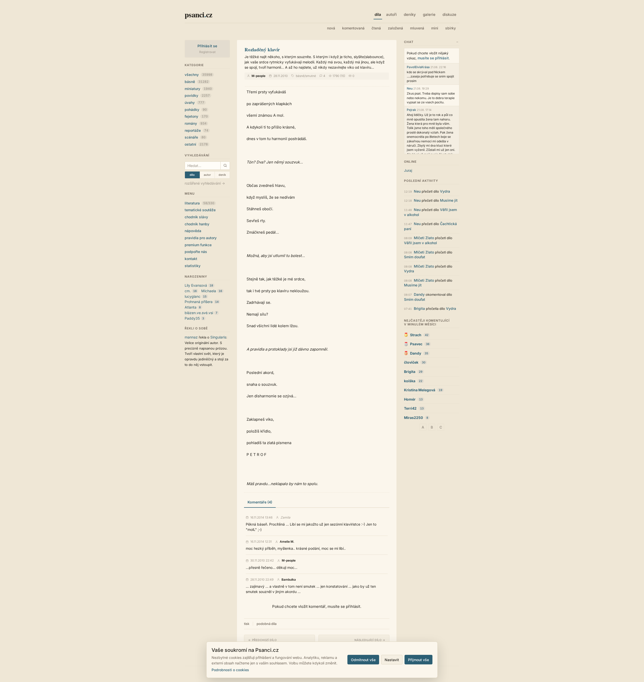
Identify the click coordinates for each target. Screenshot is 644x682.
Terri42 (410, 408)
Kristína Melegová (419, 390)
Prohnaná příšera (199, 302)
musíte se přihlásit (433, 58)
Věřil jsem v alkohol (420, 243)
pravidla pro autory (201, 238)
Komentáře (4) (260, 502)
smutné (310, 76)
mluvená (417, 28)
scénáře (195, 137)
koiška (409, 381)
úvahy (194, 102)
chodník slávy (196, 217)
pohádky (196, 109)
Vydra (445, 191)
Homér (410, 399)
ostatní (196, 144)
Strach (415, 335)
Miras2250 (413, 417)
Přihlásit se (207, 46)
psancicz (198, 14)
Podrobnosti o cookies (230, 670)
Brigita (419, 308)
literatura (199, 203)
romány (196, 123)
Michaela (208, 291)
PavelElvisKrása (418, 67)
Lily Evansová (196, 285)
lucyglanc (192, 296)
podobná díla (266, 624)
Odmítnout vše (363, 660)
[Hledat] (225, 165)
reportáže (196, 130)
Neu (410, 88)
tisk (246, 624)
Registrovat (207, 52)
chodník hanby (197, 224)
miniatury (198, 89)
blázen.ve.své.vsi (199, 313)
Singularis (218, 337)
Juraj (408, 170)
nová (331, 28)
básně (197, 81)
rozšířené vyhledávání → (205, 183)
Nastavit (392, 660)
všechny (198, 74)
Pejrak (411, 110)
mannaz (191, 337)
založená (395, 28)
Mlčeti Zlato (424, 238)
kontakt (191, 259)
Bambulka (288, 579)
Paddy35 (192, 318)
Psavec (416, 344)
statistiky (192, 266)
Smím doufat (414, 257)
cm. (188, 291)
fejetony (196, 116)
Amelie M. (287, 541)
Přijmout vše (418, 660)
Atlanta (190, 307)
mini (434, 28)
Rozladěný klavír (262, 49)
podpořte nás (196, 251)
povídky (197, 95)
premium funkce (198, 245)
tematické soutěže (200, 210)
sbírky (450, 28)
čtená (376, 28)
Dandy (419, 294)
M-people (258, 76)
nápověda (193, 231)
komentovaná (353, 28)
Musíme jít (449, 200)
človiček (411, 362)
